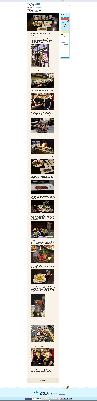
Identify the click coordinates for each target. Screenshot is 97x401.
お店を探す (31, 7)
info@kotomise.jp (55, 393)
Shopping (52, 4)
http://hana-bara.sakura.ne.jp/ (64, 46)
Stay (67, 4)
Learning (59, 4)
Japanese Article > (64, 17)
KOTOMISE (39, 4)
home (28, 7)
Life (56, 4)
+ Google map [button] (65, 57)
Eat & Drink (48, 4)
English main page (44, 5)
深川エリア (34, 7)
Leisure (64, 4)
